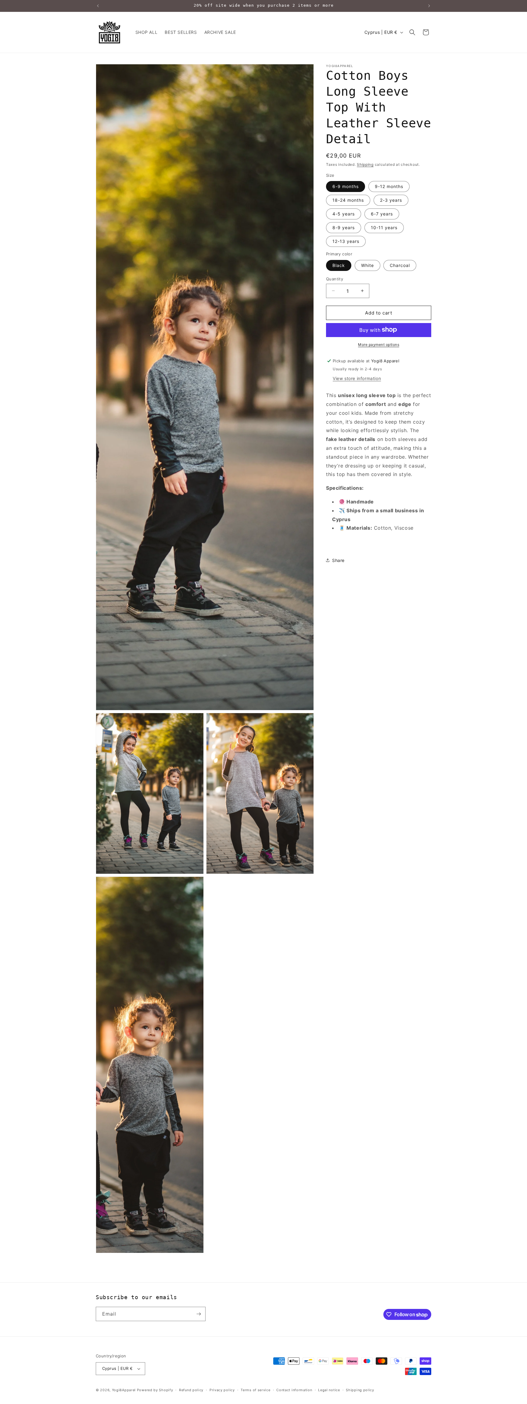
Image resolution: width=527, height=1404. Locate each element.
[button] (412, 32)
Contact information (294, 1390)
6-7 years (382, 213)
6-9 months (345, 186)
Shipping (365, 164)
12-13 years (345, 240)
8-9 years (343, 227)
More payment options (378, 344)
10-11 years (384, 227)
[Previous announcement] (98, 6)
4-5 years (343, 213)
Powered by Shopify (155, 1390)
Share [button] (338, 560)
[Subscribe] (198, 1314)
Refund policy (191, 1390)
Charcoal (400, 265)
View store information (357, 378)
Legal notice (329, 1390)
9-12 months (389, 186)
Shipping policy (360, 1390)
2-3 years (391, 199)
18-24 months (348, 199)
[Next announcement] (429, 6)
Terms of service (255, 1390)
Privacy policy (222, 1390)
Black (338, 265)
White (367, 265)
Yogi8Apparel (124, 1390)
